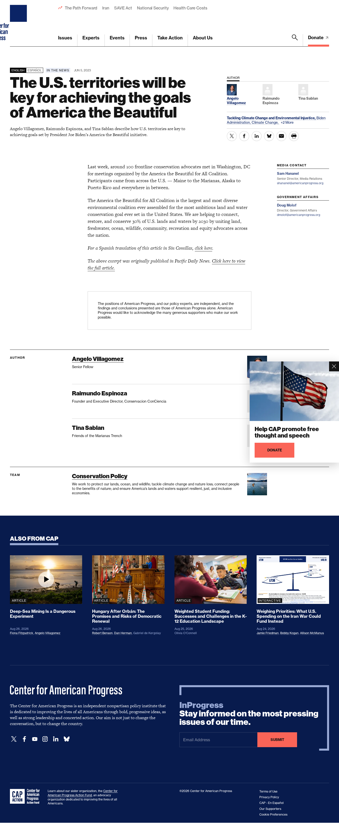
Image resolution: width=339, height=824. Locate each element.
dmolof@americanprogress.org (298, 215)
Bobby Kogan (289, 633)
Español (35, 70)
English (18, 70)
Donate (316, 37)
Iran (105, 7)
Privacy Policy (269, 797)
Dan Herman (123, 633)
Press (141, 38)
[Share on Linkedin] (257, 136)
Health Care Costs (190, 7)
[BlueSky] (66, 739)
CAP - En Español (271, 803)
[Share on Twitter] (232, 136)
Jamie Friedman (268, 633)
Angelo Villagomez (98, 358)
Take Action (170, 38)
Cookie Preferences (273, 814)
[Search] (295, 40)
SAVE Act (123, 7)
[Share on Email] (281, 136)
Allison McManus (312, 633)
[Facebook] (24, 739)
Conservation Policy (99, 476)
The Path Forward (81, 7)
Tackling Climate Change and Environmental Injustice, (271, 118)
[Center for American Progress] (19, 23)
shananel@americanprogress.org (300, 183)
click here (203, 248)
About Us (203, 38)
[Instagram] (45, 739)
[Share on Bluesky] (269, 136)
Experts (91, 38)
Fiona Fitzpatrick (21, 633)
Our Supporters (270, 809)
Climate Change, (265, 122)
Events (117, 38)
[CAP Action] (26, 796)
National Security (153, 7)
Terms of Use (268, 791)
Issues (65, 38)
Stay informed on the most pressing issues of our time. (248, 713)
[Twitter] (14, 739)
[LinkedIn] (56, 739)
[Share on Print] (294, 136)
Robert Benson (102, 633)
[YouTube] (35, 739)
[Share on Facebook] (244, 136)
